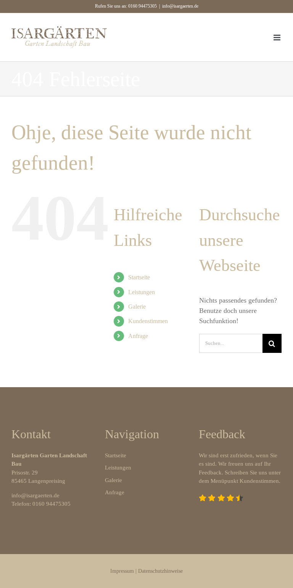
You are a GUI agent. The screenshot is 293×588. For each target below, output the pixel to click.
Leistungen (141, 292)
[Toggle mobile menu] (278, 38)
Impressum (122, 571)
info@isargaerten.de (180, 6)
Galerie (137, 306)
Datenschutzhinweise (160, 571)
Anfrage (138, 336)
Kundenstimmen (148, 321)
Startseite (139, 277)
